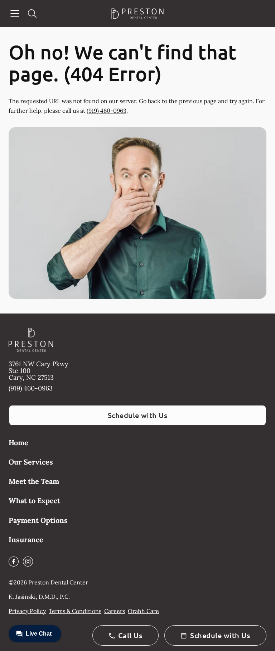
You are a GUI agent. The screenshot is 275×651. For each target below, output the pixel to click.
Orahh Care (143, 610)
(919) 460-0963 (106, 110)
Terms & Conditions (75, 610)
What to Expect (34, 500)
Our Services (31, 461)
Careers (114, 610)
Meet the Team (34, 481)
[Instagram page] (28, 562)
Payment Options (38, 520)
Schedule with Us (138, 415)
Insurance (26, 539)
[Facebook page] (14, 562)
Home (18, 442)
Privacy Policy (27, 610)
